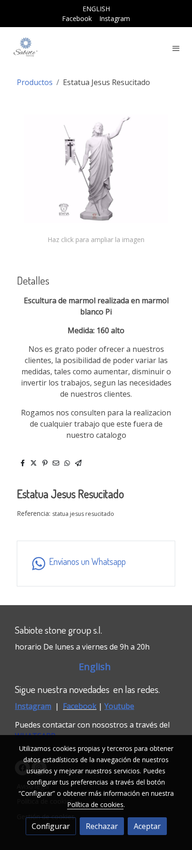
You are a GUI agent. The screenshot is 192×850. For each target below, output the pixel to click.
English (96, 666)
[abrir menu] (176, 48)
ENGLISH (96, 8)
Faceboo (77, 706)
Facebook (77, 18)
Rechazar (102, 826)
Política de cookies (95, 804)
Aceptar (147, 826)
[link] (25, 48)
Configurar (51, 826)
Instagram (114, 18)
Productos (35, 82)
